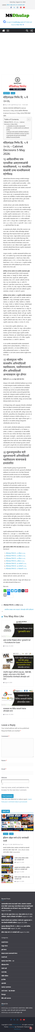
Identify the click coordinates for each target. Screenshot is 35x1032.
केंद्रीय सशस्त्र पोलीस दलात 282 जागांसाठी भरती (22, 878)
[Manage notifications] (30, 1028)
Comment (5, 736)
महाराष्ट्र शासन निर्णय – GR (7, 961)
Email (3, 769)
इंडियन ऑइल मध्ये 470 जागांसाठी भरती (15, 5)
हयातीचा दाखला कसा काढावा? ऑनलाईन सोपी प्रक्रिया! (19, 609)
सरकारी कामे (4, 957)
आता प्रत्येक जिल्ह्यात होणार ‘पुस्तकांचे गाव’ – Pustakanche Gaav (17, 641)
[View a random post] (31, 30)
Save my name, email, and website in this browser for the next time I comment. (15, 788)
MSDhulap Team (17, 104)
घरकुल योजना (4, 946)
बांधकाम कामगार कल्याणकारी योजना (9, 953)
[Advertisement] (17, 51)
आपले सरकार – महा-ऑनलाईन (8, 991)
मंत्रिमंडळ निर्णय (6, 93)
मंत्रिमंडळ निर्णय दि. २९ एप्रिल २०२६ (15, 553)
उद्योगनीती (3, 983)
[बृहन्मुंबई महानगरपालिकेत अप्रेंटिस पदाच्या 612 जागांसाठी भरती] (7, 869)
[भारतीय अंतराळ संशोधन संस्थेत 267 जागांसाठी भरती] (7, 860)
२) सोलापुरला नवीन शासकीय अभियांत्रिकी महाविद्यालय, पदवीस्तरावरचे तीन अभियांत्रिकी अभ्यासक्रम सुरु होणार (17, 132)
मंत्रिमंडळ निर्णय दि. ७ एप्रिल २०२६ (15, 561)
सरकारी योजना (4, 942)
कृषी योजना (3, 949)
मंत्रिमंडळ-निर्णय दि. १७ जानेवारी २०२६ (16, 566)
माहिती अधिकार (4, 976)
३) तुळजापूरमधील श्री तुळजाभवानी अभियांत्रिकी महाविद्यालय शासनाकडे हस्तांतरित (16, 136)
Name (4, 760)
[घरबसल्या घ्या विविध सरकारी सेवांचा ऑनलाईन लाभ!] (17, 690)
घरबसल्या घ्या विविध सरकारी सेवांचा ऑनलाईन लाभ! (14, 709)
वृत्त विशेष (12, 93)
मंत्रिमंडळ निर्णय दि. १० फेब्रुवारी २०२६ (16, 569)
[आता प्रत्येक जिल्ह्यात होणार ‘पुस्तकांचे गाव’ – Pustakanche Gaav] (17, 622)
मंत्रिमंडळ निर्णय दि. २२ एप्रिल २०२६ (15, 556)
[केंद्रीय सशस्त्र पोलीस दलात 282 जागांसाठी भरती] (7, 879)
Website (4, 778)
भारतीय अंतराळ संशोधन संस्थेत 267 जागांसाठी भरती (21, 859)
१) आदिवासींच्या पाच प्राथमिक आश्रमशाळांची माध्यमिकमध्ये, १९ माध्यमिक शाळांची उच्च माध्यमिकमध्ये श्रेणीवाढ (17, 128)
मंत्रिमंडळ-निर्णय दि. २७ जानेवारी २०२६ (16, 563)
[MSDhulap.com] (3, 30)
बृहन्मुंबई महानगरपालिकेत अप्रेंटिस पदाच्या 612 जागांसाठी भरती (22, 868)
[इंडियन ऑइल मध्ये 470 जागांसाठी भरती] (17, 822)
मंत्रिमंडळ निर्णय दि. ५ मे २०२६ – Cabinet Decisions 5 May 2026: (14, 123)
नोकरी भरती (6, 833)
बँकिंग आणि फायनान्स (6, 998)
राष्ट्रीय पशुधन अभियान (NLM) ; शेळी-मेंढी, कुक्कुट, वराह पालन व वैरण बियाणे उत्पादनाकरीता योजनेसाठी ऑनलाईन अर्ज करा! (17, 675)
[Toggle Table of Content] (28, 119)
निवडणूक (3, 994)
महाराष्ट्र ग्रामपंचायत (6, 987)
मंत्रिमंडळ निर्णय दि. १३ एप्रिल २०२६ (15, 558)
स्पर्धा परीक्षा (4, 972)
